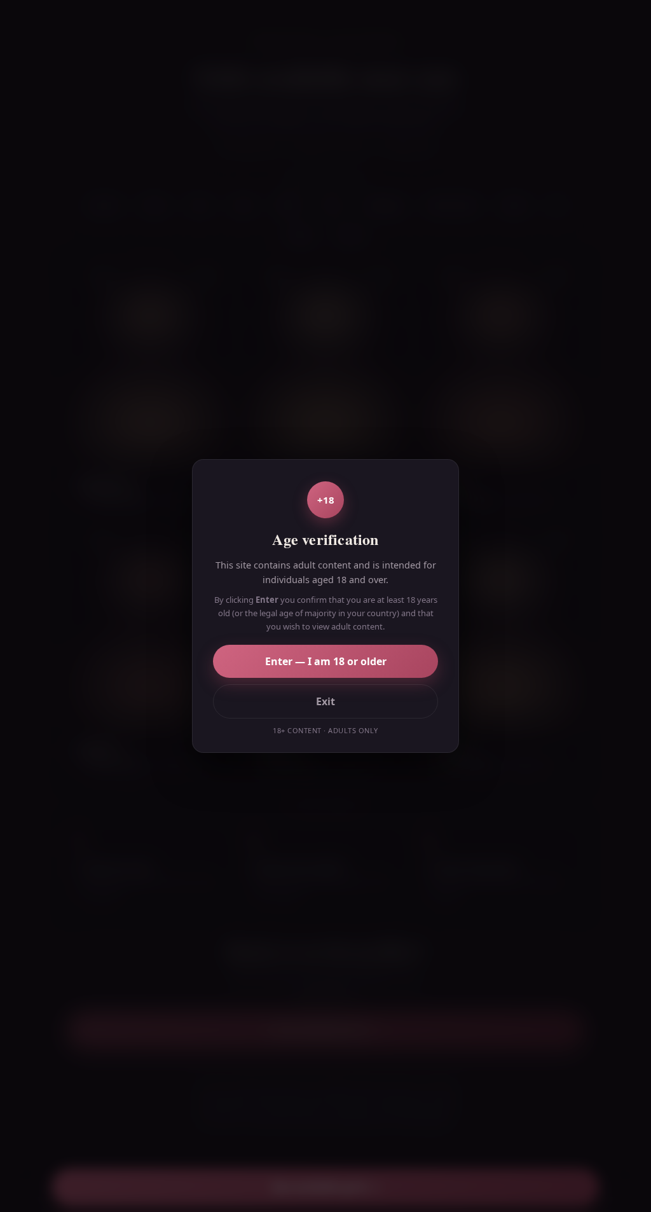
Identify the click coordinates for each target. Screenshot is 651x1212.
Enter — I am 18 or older (326, 661)
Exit (325, 701)
